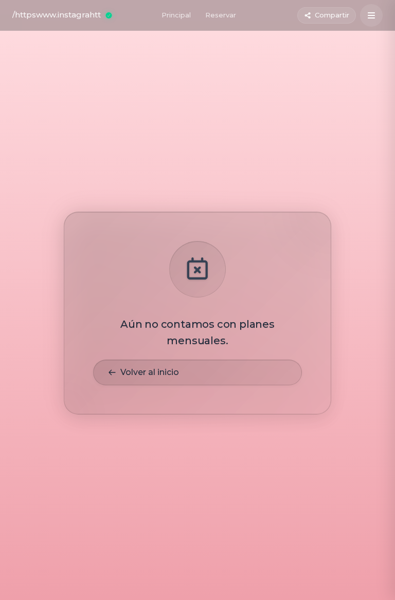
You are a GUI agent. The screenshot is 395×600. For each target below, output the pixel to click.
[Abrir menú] (371, 15)
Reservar (220, 15)
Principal (176, 15)
